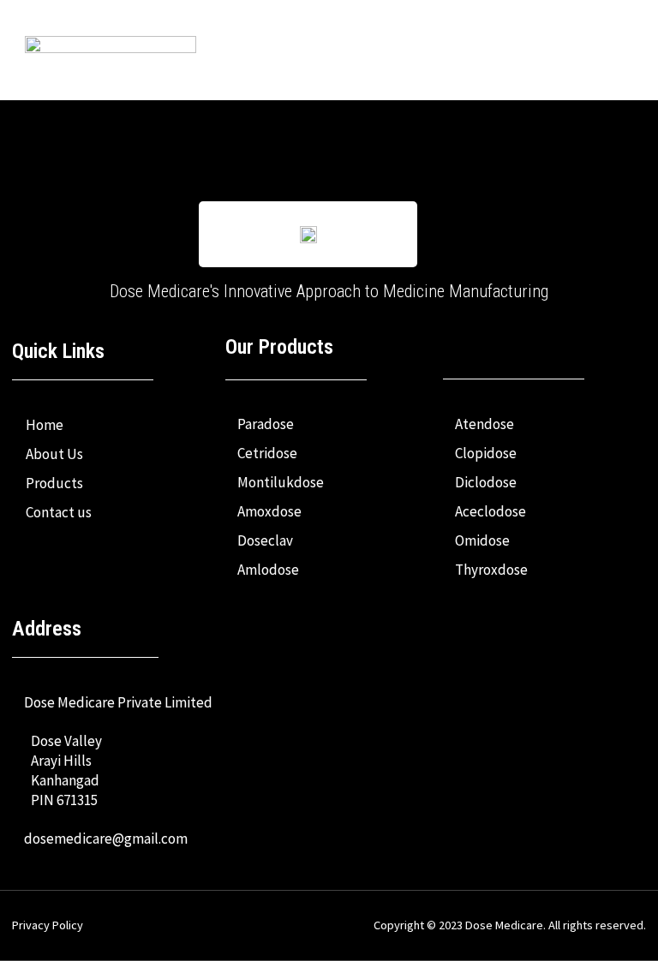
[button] (596, 49)
